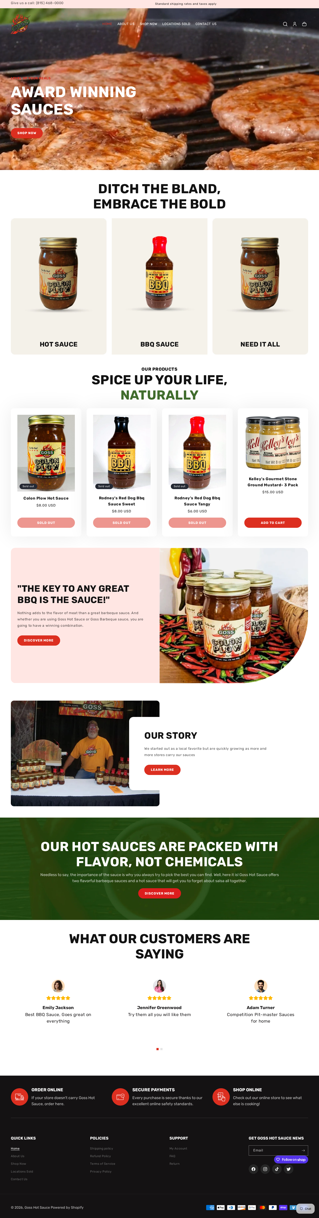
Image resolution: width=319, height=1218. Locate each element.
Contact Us (19, 1179)
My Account (178, 1148)
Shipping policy (101, 1148)
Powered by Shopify (67, 1207)
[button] (285, 24)
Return (174, 1164)
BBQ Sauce (159, 344)
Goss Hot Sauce (37, 1207)
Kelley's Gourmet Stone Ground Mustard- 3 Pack (273, 482)
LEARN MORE (162, 770)
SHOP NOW (26, 133)
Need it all (260, 344)
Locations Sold (22, 1171)
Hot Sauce (59, 344)
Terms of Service (102, 1164)
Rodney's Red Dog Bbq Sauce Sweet (122, 501)
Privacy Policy (101, 1171)
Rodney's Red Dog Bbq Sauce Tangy (197, 501)
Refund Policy (100, 1156)
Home (15, 1148)
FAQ (172, 1156)
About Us (18, 1156)
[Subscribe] (303, 1150)
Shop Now (18, 1164)
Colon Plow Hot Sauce (46, 498)
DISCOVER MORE (39, 641)
